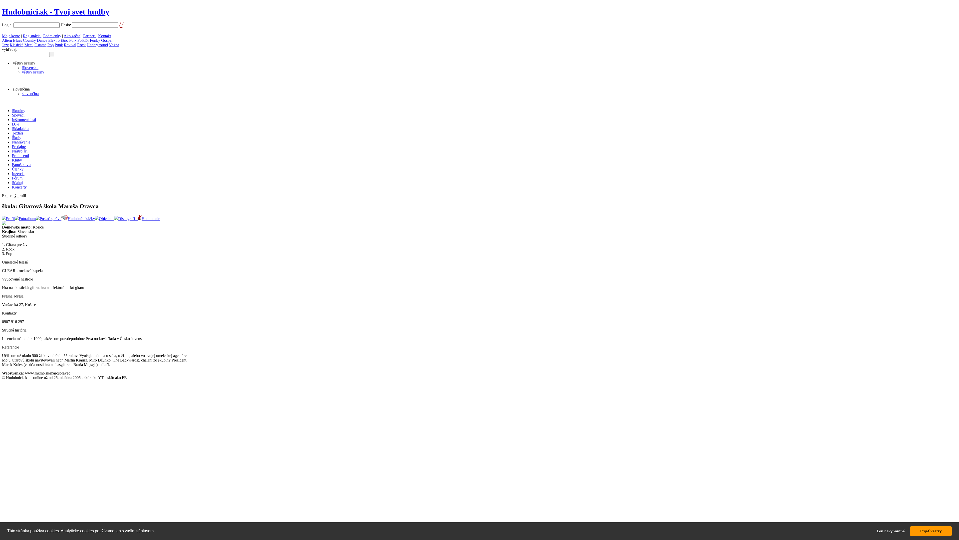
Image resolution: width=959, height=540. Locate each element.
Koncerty (19, 187)
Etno (64, 40)
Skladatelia (20, 128)
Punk (59, 45)
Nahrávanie (21, 142)
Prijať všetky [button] (931, 531)
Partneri (89, 36)
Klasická (16, 45)
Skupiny (18, 110)
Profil (10, 218)
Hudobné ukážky (81, 218)
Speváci (18, 115)
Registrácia (32, 36)
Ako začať (72, 36)
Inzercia (18, 174)
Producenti (20, 156)
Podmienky (52, 36)
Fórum (17, 178)
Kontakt (104, 36)
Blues (17, 40)
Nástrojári (19, 151)
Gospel (106, 40)
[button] (156, 531)
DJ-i (15, 124)
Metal (28, 45)
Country (29, 40)
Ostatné (40, 45)
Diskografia (128, 218)
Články (17, 169)
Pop (50, 45)
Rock (81, 45)
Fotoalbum (27, 218)
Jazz (5, 45)
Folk (72, 40)
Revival (70, 45)
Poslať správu (50, 218)
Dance (42, 40)
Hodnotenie (151, 218)
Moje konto (11, 36)
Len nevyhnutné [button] (891, 531)
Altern (7, 40)
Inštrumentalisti (24, 120)
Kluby (17, 160)
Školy (16, 138)
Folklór (83, 40)
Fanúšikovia (21, 164)
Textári (17, 133)
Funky (95, 40)
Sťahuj (17, 182)
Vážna (114, 45)
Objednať (106, 218)
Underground (97, 45)
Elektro (54, 40)
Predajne (19, 146)
